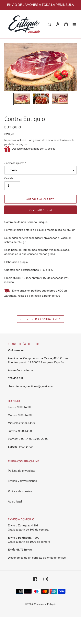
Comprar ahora (40, 210)
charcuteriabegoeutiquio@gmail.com (30, 386)
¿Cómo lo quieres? (15, 163)
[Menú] (74, 24)
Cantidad (9, 178)
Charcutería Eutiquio (45, 604)
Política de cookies (20, 491)
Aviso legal (15, 501)
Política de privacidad (21, 470)
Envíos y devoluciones (22, 481)
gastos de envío (43, 140)
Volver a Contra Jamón (43, 319)
